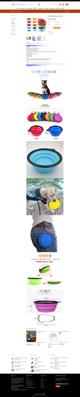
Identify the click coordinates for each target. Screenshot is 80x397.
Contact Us (28, 378)
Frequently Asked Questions (30, 387)
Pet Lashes (57, 8)
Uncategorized (13, 34)
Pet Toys (18, 8)
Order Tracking (43, 380)
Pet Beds (62, 8)
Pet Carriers (40, 8)
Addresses (42, 383)
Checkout (42, 385)
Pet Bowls (35, 8)
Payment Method (29, 380)
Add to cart (56, 27)
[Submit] (39, 4)
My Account (43, 387)
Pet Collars (46, 8)
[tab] (28, 43)
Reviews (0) (42, 43)
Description (28, 43)
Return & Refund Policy (29, 383)
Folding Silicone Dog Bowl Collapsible (41, 342)
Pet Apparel (23, 8)
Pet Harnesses (52, 8)
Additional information (35, 43)
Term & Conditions (29, 385)
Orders (42, 378)
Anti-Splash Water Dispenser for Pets (53, 344)
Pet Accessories (29, 8)
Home (12, 11)
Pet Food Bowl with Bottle (30, 344)
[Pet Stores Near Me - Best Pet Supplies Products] (18, 4)
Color (49, 21)
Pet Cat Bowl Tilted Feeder (63, 342)
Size (49, 24)
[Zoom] (28, 34)
